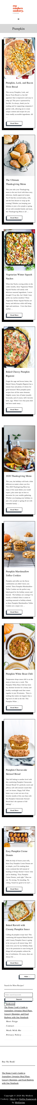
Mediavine (20, 1102)
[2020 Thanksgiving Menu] (19, 449)
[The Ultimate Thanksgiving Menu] (19, 155)
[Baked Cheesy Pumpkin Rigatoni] (19, 347)
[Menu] (18, 19)
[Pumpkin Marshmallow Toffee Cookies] (19, 544)
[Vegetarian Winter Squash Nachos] (19, 250)
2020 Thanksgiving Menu (18, 475)
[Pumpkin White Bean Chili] (19, 647)
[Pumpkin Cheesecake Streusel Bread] (19, 742)
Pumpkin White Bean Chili (19, 673)
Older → (27, 976)
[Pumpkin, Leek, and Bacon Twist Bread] (19, 58)
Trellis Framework (27, 1099)
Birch (13, 1099)
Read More (15, 123)
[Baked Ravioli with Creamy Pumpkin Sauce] (19, 911)
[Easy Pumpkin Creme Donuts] (19, 837)
